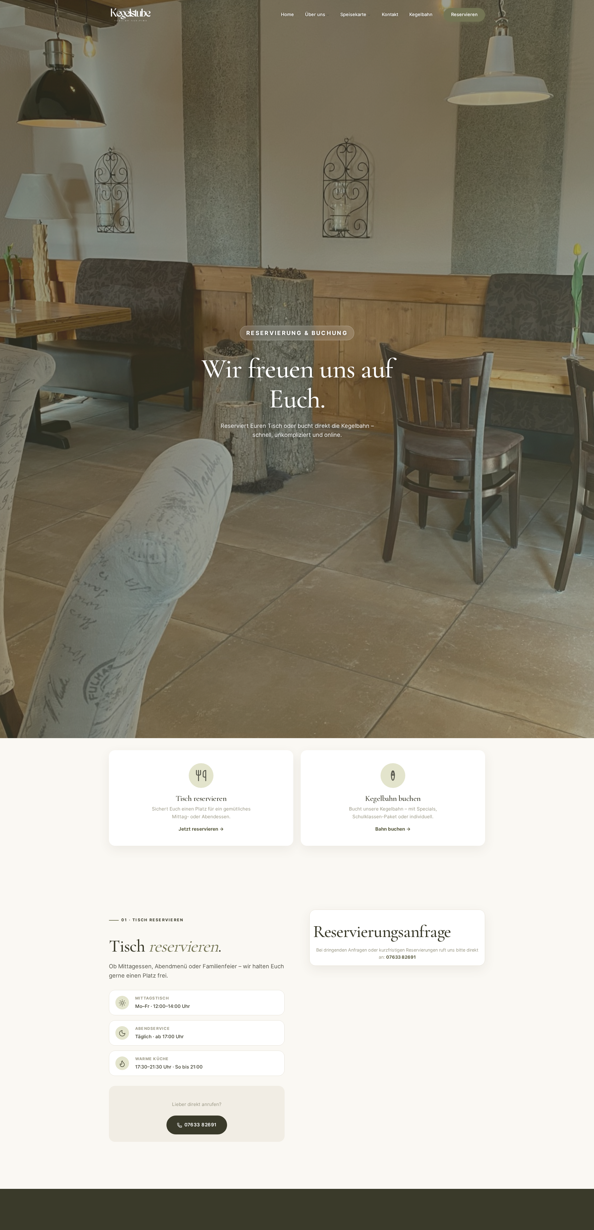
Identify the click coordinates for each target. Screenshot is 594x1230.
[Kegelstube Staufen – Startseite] (131, 15)
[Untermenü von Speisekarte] (369, 14)
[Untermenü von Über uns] (327, 14)
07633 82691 (200, 1125)
